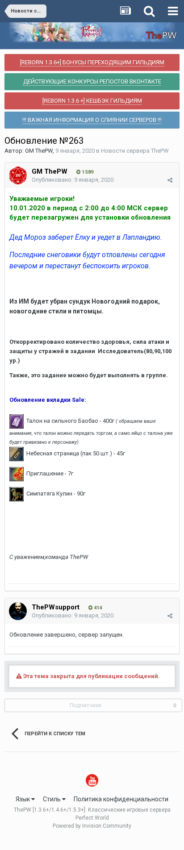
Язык (23, 799)
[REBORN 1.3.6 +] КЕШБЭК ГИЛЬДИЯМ (92, 100)
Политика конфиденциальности (121, 799)
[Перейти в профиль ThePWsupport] (18, 611)
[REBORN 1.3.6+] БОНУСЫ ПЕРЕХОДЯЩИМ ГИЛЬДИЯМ (92, 62)
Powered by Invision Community (92, 826)
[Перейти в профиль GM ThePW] (18, 175)
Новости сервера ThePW (135, 150)
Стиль (52, 799)
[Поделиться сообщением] (169, 180)
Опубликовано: (72, 179)
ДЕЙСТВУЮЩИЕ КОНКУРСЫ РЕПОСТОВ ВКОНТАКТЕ (92, 81)
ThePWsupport (55, 607)
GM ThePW (39, 150)
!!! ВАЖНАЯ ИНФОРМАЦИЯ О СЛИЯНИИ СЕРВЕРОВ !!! (92, 120)
